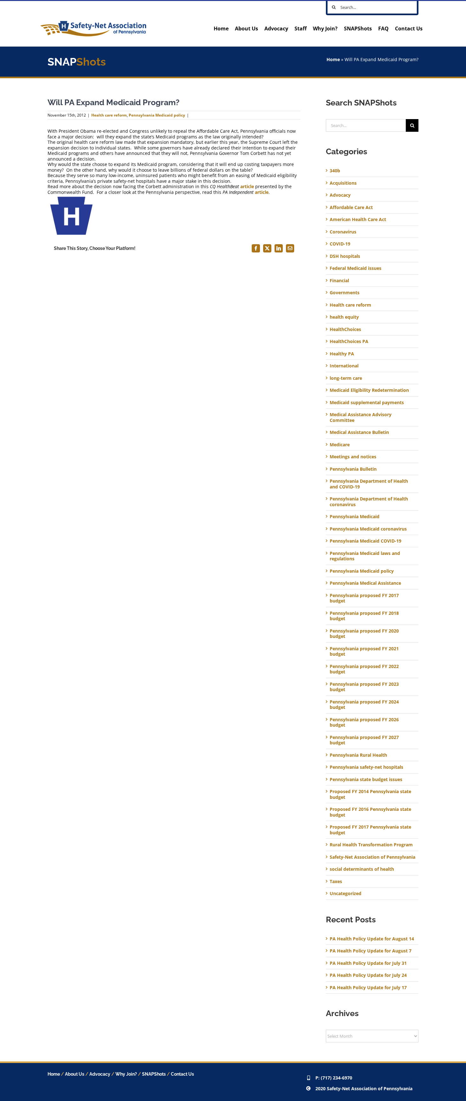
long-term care (346, 378)
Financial (339, 280)
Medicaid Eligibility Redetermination (370, 390)
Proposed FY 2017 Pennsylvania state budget (370, 829)
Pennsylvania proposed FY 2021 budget (364, 651)
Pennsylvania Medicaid (354, 516)
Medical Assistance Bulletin (359, 432)
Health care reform (109, 115)
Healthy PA (342, 354)
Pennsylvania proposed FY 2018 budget (364, 615)
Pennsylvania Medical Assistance (365, 583)
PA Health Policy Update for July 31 (368, 963)
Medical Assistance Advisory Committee (361, 417)
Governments (344, 293)
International (344, 366)
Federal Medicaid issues (355, 268)
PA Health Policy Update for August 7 (370, 951)
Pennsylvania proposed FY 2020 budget (364, 633)
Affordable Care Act (351, 207)
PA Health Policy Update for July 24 (368, 975)
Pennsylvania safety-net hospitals (366, 767)
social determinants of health (362, 869)
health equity (344, 317)
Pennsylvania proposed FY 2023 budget (364, 686)
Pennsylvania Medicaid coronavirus (368, 529)
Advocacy (340, 195)
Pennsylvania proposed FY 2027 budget (364, 740)
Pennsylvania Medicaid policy (157, 115)
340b (335, 171)
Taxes (336, 881)
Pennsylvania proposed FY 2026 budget (364, 722)
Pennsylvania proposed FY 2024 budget (364, 704)
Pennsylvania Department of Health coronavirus (369, 501)
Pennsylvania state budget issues (366, 779)
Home (333, 59)
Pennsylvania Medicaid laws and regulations (365, 556)
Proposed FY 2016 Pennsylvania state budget (370, 812)
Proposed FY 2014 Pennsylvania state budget (370, 794)
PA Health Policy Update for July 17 (368, 987)
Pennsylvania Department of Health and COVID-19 (369, 483)
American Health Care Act (358, 219)
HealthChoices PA (349, 341)
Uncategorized (345, 893)
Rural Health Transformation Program (371, 845)
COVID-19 (340, 244)
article (247, 186)
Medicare (340, 445)
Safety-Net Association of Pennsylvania (372, 857)
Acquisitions (343, 183)
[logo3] (93, 23)
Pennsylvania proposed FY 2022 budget (364, 669)
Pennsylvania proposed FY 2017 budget (364, 598)
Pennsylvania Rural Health (358, 755)
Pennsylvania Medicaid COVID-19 (365, 541)
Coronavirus (343, 232)
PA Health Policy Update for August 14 (372, 939)
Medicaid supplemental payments (367, 402)
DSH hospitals (345, 256)
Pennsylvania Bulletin (353, 469)
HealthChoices (345, 329)
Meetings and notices (353, 457)
